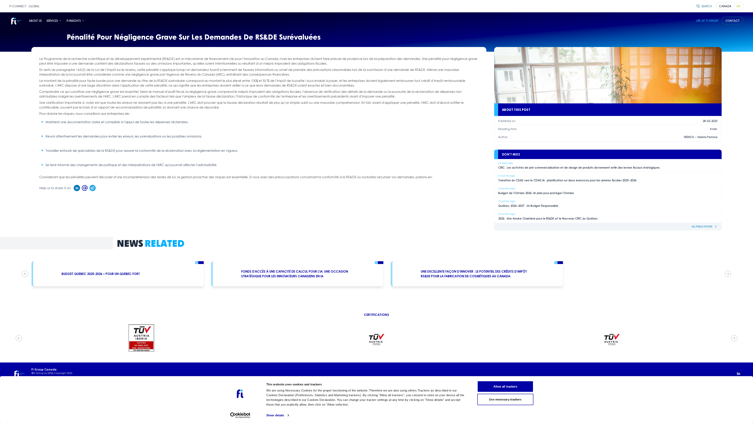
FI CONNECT (17, 6)
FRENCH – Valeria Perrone (701, 137)
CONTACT (733, 21)
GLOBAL (34, 6)
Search (706, 6)
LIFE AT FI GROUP (707, 21)
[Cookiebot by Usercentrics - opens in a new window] (240, 415)
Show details (275, 415)
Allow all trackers (505, 386)
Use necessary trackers (505, 399)
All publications (702, 226)
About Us (35, 21)
